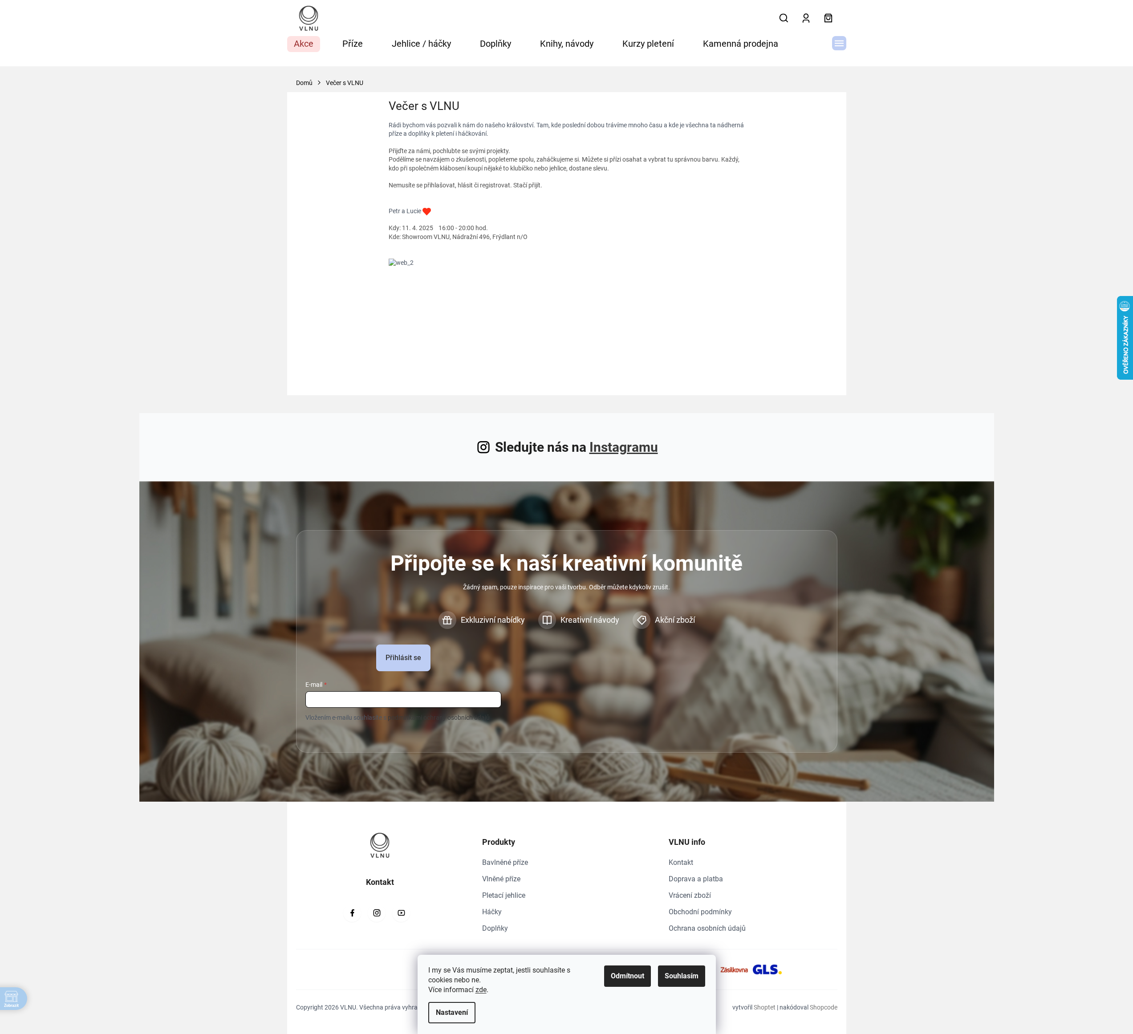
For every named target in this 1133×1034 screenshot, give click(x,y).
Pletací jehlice (503, 895)
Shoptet (765, 1007)
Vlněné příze (501, 879)
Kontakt (681, 862)
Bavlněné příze (505, 862)
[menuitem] (303, 44)
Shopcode (823, 1007)
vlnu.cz (377, 913)
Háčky (492, 912)
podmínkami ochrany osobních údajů (439, 717)
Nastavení (452, 1012)
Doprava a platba (696, 879)
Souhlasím (681, 976)
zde (481, 989)
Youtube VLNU (401, 913)
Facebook (352, 913)
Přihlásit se (403, 657)
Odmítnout (627, 976)
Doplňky (495, 928)
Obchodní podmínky (700, 912)
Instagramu (623, 447)
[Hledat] (784, 18)
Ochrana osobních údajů (707, 928)
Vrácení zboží (690, 895)
